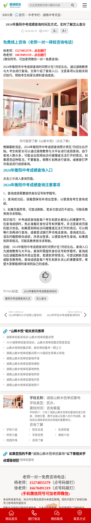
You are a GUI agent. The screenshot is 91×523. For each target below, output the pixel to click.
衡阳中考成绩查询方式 (17, 298)
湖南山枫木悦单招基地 (63, 398)
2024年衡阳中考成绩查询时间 (40, 291)
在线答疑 (63, 429)
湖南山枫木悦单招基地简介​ (22, 385)
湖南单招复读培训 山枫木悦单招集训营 (30, 337)
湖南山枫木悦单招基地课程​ (22, 363)
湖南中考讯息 (52, 15)
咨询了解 (36, 424)
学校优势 (37, 434)
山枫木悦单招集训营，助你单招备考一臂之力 (33, 347)
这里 (12, 178)
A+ (64, 31)
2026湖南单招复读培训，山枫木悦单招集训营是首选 (38, 342)
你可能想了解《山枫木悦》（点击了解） (46, 141)
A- (55, 31)
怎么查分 (41, 298)
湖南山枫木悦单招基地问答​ (22, 379)
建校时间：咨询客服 (45, 408)
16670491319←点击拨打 (30, 55)
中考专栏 (34, 15)
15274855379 (39, 482)
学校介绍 (11, 429)
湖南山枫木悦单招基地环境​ (22, 358)
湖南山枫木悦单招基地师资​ (22, 374)
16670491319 (39, 488)
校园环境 (11, 440)
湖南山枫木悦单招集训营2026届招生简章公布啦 (35, 353)
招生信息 (37, 429)
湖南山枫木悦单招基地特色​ (22, 369)
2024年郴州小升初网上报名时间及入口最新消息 (35, 314)
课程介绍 (63, 434)
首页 (22, 15)
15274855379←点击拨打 (30, 50)
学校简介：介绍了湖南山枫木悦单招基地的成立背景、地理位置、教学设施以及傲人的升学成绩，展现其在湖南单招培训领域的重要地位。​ (57, 416)
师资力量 (11, 434)
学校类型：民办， (43, 403)
